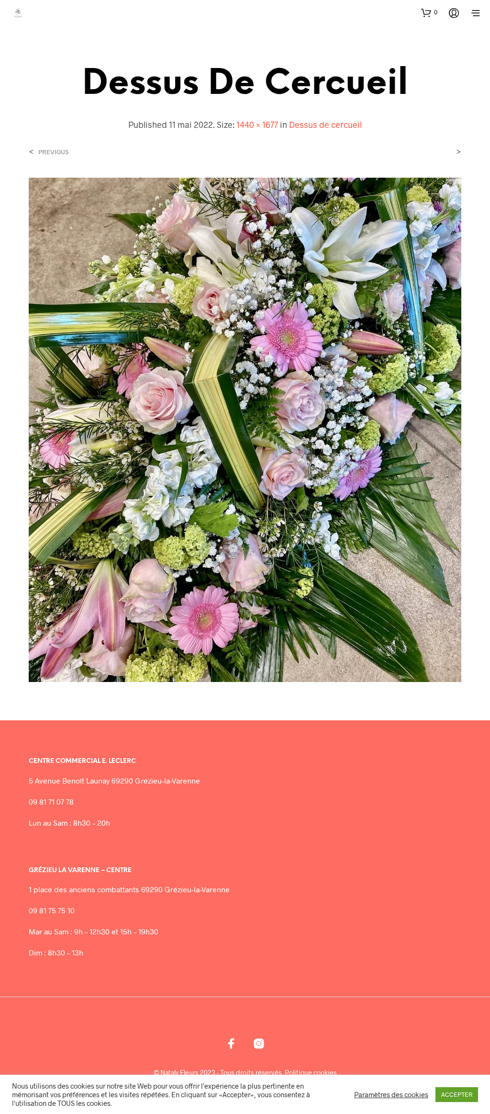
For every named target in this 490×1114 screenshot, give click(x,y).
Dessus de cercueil (325, 124)
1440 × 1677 (257, 124)
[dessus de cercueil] (245, 428)
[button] (429, 12)
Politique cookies (311, 1073)
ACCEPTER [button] (456, 1094)
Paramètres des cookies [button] (391, 1094)
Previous (53, 152)
